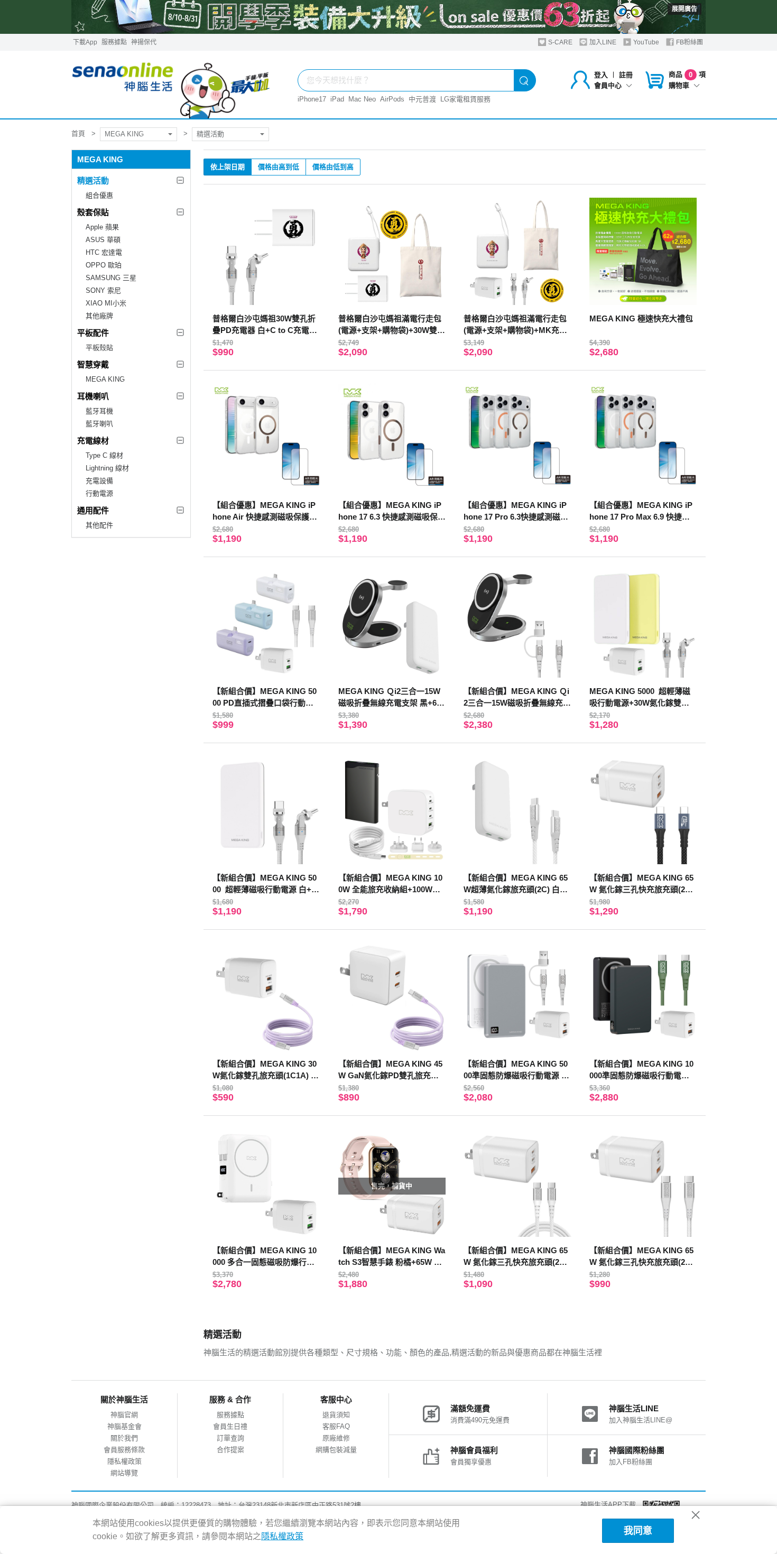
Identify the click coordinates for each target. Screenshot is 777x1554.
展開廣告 (684, 9)
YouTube (645, 42)
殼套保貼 (93, 212)
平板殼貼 (99, 348)
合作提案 (230, 1450)
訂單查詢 (230, 1438)
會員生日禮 (230, 1426)
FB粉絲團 (688, 42)
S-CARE (559, 42)
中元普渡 (422, 99)
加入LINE (602, 42)
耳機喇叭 (93, 396)
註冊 (626, 75)
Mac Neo (362, 99)
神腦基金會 (124, 1426)
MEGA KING (124, 134)
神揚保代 (143, 42)
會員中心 (608, 85)
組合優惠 (99, 195)
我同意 (638, 1530)
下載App (85, 42)
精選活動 (210, 134)
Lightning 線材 (107, 468)
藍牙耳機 (99, 411)
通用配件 (93, 510)
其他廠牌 (99, 316)
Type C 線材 (104, 455)
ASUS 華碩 (103, 240)
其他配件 (99, 525)
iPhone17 (312, 99)
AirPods (392, 99)
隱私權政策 (124, 1461)
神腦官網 (124, 1415)
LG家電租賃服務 (465, 99)
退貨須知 (336, 1415)
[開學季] (388, 17)
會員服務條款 (124, 1450)
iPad (337, 99)
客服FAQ (336, 1426)
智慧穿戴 (93, 364)
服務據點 (114, 42)
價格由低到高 (333, 167)
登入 (601, 75)
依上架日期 (227, 167)
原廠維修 (336, 1438)
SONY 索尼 (103, 290)
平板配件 (93, 332)
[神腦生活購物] (171, 84)
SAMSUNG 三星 (111, 278)
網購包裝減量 (336, 1450)
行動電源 (99, 493)
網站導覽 (124, 1473)
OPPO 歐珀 (104, 265)
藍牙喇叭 (99, 424)
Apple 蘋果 (102, 227)
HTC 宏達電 (104, 252)
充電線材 (93, 440)
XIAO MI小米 (106, 303)
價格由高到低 (278, 167)
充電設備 (99, 481)
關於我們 (124, 1438)
